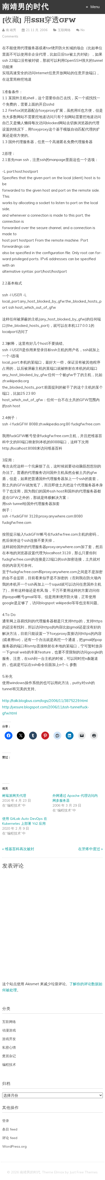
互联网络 (64, 30)
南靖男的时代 (25, 7)
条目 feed (9, 1129)
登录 (5, 1121)
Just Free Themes (84, 1172)
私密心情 (9, 1047)
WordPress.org (14, 1146)
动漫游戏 (9, 1030)
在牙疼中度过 (89, 849)
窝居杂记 (9, 1056)
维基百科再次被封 (19, 849)
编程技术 (9, 1064)
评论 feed (9, 1138)
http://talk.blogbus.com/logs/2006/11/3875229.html (45, 700)
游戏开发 (9, 1039)
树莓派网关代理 (14, 795)
